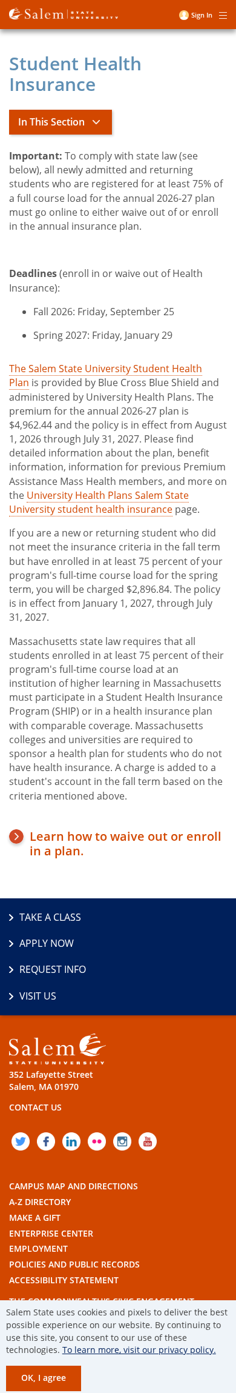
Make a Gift (35, 1217)
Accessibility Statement (64, 1280)
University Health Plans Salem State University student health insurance (99, 502)
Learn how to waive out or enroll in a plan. (125, 843)
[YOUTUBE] (148, 1141)
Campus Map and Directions (73, 1186)
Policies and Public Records (74, 1264)
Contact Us (35, 1107)
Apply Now (46, 943)
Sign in (201, 14)
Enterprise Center (51, 1233)
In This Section (51, 122)
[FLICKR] (97, 1141)
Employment (38, 1248)
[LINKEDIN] (71, 1141)
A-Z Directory (40, 1202)
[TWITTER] (20, 1141)
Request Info (52, 969)
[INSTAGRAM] (122, 1141)
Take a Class (50, 917)
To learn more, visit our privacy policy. (139, 1349)
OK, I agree (43, 1377)
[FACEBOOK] (46, 1141)
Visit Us (37, 996)
